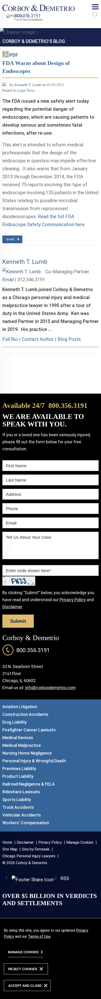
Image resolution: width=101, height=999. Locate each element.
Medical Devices (17, 737)
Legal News (26, 90)
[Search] (96, 14)
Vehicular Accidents (21, 815)
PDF (13, 55)
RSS (64, 878)
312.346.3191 (31, 279)
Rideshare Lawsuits (21, 791)
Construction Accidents (25, 714)
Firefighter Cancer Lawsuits (29, 729)
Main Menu (95, 6)
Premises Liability (19, 768)
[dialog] (50, 958)
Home (7, 842)
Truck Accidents (18, 807)
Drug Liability (14, 722)
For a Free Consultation (28, 17)
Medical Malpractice (21, 745)
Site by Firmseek (36, 849)
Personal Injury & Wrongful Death (34, 760)
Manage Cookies (79, 842)
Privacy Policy (73, 599)
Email (8, 279)
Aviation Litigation (19, 706)
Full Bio (10, 339)
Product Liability (17, 776)
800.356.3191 (67, 405)
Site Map (9, 849)
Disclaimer (12, 606)
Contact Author (38, 339)
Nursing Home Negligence (27, 753)
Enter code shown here (28, 570)
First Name (16, 465)
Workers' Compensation (25, 822)
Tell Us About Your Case (28, 537)
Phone (12, 508)
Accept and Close (25, 986)
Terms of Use (39, 936)
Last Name (16, 480)
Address (13, 494)
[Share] (29, 880)
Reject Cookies (22, 969)
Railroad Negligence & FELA (28, 784)
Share (12, 239)
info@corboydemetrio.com (50, 687)
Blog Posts (69, 339)
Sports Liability (16, 799)
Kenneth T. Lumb (28, 85)
